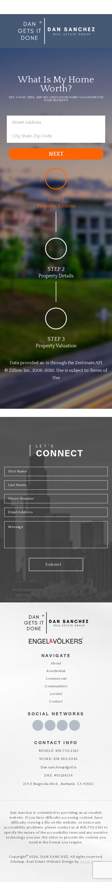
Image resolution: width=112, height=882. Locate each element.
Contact (56, 701)
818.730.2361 (91, 827)
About (56, 663)
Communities (56, 686)
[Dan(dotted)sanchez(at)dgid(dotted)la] (99, 7)
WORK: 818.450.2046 (58, 759)
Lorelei (56, 694)
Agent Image (91, 862)
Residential (56, 671)
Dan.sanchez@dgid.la (58, 767)
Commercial (56, 678)
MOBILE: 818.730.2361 (59, 751)
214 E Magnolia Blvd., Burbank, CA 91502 (58, 784)
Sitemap (17, 862)
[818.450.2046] (56, 7)
